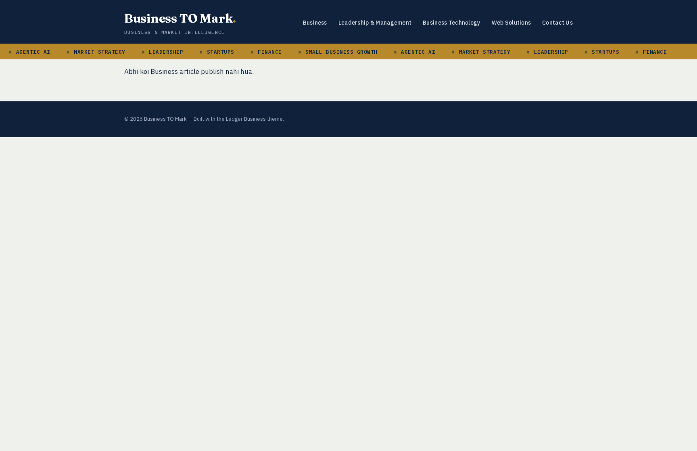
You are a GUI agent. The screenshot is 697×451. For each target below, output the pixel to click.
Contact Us (557, 22)
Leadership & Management (374, 22)
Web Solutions (511, 22)
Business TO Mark (180, 18)
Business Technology (451, 22)
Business (315, 22)
